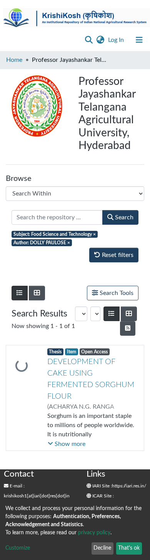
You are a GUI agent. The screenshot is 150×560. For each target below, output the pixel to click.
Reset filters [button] (116, 255)
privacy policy (94, 532)
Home (14, 60)
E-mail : (16, 486)
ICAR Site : (102, 496)
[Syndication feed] (127, 328)
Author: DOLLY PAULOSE (41, 242)
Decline (102, 548)
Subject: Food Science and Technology (54, 234)
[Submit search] (88, 40)
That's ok (129, 548)
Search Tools (115, 293)
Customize (17, 548)
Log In (116, 40)
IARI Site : (101, 486)
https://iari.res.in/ (129, 486)
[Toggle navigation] (139, 40)
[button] (100, 40)
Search (123, 217)
